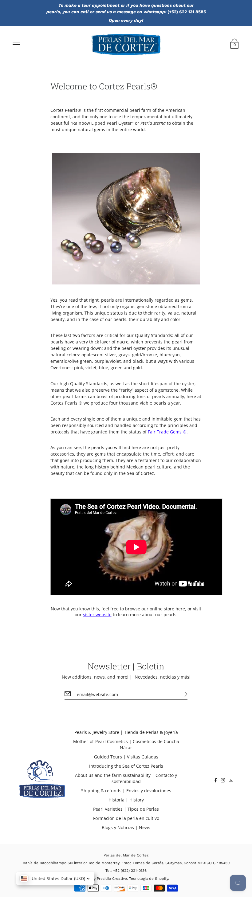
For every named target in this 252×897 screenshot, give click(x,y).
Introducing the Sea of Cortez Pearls (126, 766)
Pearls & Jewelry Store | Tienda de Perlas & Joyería (126, 732)
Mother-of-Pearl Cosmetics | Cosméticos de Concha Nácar (126, 744)
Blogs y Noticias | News (126, 827)
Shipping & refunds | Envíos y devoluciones (126, 790)
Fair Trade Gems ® (167, 432)
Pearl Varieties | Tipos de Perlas (126, 809)
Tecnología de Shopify (148, 878)
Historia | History (126, 800)
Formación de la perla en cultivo (126, 818)
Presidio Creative (112, 878)
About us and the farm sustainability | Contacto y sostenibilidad (126, 778)
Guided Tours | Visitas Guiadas (126, 757)
